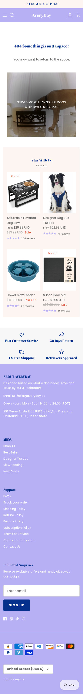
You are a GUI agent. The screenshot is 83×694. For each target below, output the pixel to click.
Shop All (9, 446)
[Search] (14, 15)
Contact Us (11, 546)
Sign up (16, 605)
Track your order (15, 502)
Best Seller (11, 452)
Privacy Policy (13, 521)
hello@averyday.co (31, 396)
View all (41, 165)
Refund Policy (13, 515)
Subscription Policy (17, 528)
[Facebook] (5, 618)
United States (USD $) (25, 669)
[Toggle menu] (4, 15)
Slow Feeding (13, 465)
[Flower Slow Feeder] (23, 270)
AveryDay (18, 679)
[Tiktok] (17, 618)
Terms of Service (16, 534)
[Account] (69, 15)
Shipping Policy (14, 509)
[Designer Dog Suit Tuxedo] (59, 193)
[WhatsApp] (23, 618)
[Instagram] (11, 618)
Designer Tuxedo (15, 458)
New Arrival (11, 471)
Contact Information (18, 540)
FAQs (7, 496)
